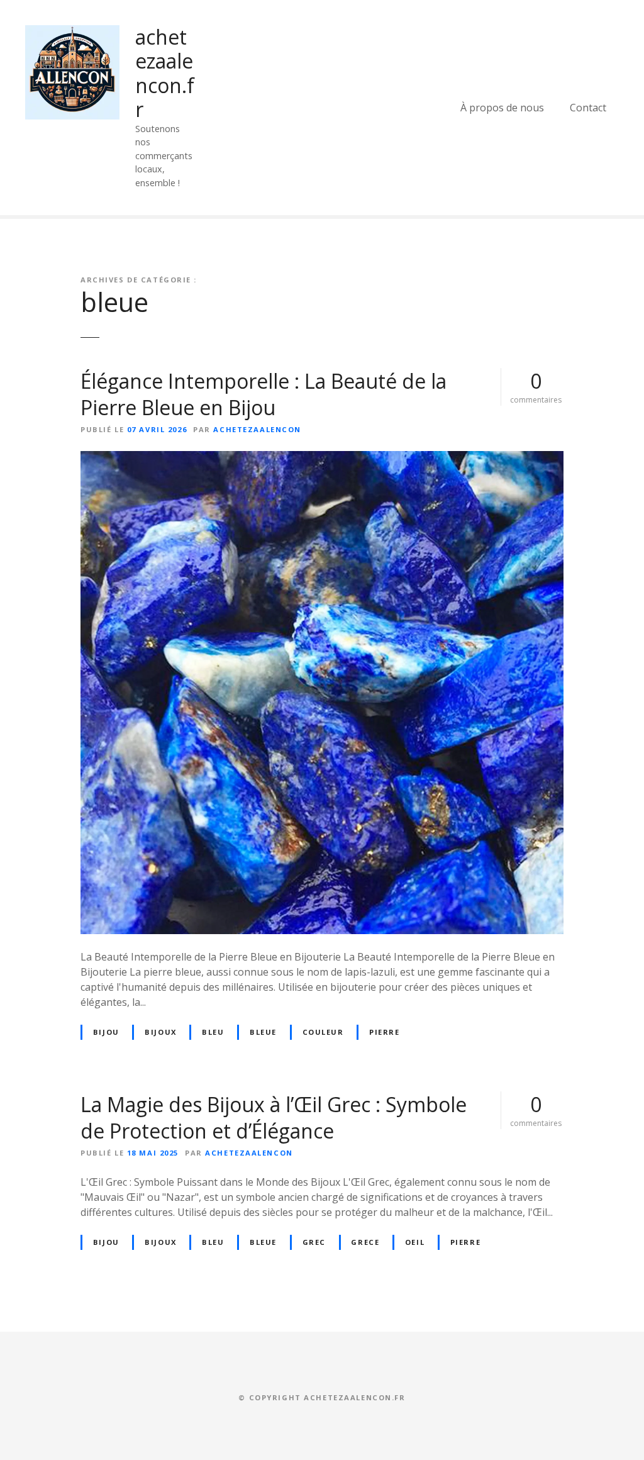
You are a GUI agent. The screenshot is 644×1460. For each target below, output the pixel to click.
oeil (415, 1242)
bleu (213, 1032)
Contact (588, 107)
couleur (323, 1032)
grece (365, 1242)
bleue (263, 1032)
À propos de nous (502, 107)
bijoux (160, 1032)
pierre (384, 1032)
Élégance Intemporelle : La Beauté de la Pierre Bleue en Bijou (263, 394)
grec (314, 1242)
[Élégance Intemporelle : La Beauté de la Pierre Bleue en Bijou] (322, 458)
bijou (106, 1032)
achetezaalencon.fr (164, 73)
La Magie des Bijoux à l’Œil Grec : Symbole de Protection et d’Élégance (273, 1117)
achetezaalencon (257, 429)
